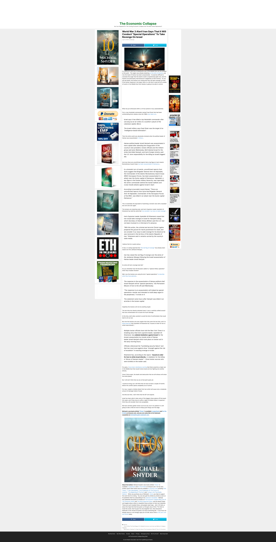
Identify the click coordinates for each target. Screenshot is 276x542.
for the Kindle (142, 486)
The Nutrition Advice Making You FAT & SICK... (174, 140)
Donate (128, 533)
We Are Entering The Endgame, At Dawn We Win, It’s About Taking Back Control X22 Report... (174, 198)
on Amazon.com (152, 488)
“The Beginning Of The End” (136, 492)
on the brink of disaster (156, 73)
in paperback (155, 411)
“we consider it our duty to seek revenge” (153, 211)
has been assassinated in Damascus (148, 164)
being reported (126, 323)
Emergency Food (145, 533)
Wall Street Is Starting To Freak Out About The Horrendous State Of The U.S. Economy (145, 529)
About (132, 533)
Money (125, 524)
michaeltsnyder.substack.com (140, 415)
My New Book (111, 533)
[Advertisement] (138, 11)
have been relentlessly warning (138, 367)
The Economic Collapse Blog (153, 499)
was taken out (152, 114)
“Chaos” (141, 411)
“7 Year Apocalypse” (132, 490)
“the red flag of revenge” (148, 248)
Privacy (138, 533)
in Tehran (140, 138)
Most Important (164, 533)
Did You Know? (155, 533)
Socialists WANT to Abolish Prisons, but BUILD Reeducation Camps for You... (174, 170)
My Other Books (121, 533)
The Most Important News (144, 501)
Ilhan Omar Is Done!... (173, 184)
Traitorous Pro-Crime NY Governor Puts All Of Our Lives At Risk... (174, 154)
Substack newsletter (151, 497)
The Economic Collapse (138, 24)
